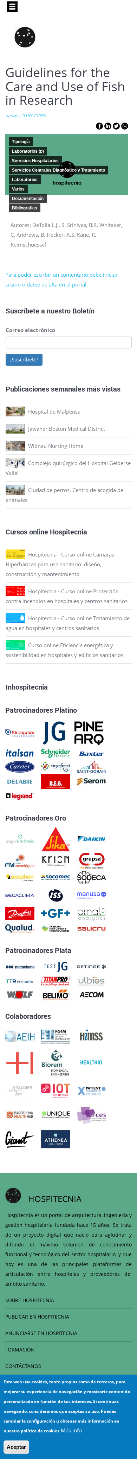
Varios (18, 189)
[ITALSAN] (19, 752)
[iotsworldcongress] (55, 1090)
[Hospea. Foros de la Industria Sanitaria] (19, 1062)
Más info (71, 1430)
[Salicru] (91, 928)
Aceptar (16, 1447)
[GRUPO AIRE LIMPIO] (19, 838)
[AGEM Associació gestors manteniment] (55, 1035)
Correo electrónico (30, 329)
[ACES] (91, 1114)
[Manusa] (91, 894)
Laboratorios (25, 179)
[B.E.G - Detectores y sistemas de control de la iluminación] (55, 780)
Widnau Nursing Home (55, 445)
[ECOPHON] (19, 876)
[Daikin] (91, 838)
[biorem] (55, 1062)
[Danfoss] (19, 912)
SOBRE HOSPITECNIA (29, 1300)
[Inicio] (24, 37)
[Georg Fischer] (55, 912)
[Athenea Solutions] (55, 1138)
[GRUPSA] (91, 860)
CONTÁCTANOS (23, 1366)
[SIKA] (55, 838)
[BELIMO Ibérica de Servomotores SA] (55, 993)
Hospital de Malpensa (54, 411)
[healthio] (91, 1062)
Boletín (83, 310)
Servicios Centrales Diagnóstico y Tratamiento (58, 170)
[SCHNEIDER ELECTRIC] (55, 752)
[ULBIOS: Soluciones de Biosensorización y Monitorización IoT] (91, 980)
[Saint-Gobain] (91, 766)
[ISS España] (55, 894)
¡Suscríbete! (24, 359)
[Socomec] (55, 876)
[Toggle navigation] (12, 6)
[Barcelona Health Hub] (19, 1114)
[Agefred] (55, 766)
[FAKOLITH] (55, 928)
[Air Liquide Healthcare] (19, 732)
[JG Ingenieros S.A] (54, 732)
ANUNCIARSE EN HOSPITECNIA (41, 1333)
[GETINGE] (91, 966)
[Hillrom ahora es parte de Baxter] (91, 752)
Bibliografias (24, 208)
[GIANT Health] (19, 1138)
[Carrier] (19, 766)
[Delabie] (19, 780)
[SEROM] (91, 780)
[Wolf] (19, 993)
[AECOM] (91, 993)
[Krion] (55, 860)
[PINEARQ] (89, 732)
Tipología (21, 141)
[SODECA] (91, 876)
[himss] (91, 1035)
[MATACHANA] (19, 966)
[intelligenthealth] (19, 1090)
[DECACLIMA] (19, 894)
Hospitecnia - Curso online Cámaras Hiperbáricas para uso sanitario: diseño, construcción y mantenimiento (60, 564)
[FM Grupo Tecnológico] (19, 860)
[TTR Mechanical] (19, 980)
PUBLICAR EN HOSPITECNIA (37, 1316)
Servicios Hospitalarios (35, 160)
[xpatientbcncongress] (91, 1090)
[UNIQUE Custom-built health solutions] (55, 1114)
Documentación (28, 198)
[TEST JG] (55, 966)
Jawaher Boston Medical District (66, 428)
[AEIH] (19, 1035)
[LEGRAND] (19, 795)
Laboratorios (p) (28, 151)
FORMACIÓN (20, 1349)
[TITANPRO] (55, 980)
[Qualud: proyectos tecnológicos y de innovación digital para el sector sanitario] (19, 928)
